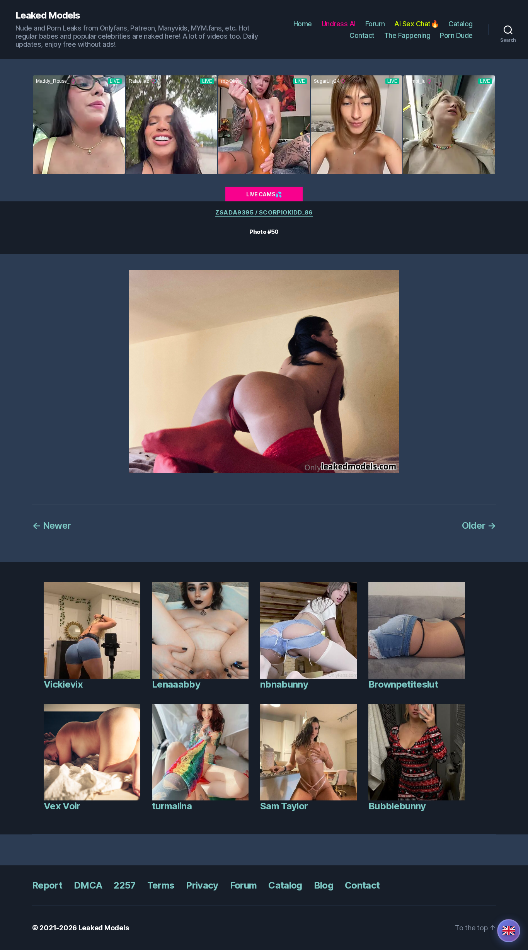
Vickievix (63, 684)
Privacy (202, 885)
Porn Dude (456, 35)
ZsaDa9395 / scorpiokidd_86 (263, 212)
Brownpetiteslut (403, 684)
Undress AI (339, 24)
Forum (375, 24)
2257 (124, 885)
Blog (323, 885)
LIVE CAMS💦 (264, 194)
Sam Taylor (284, 806)
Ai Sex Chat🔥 (416, 24)
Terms (161, 885)
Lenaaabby (176, 684)
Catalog (460, 24)
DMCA (88, 885)
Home (302, 24)
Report (47, 885)
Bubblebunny (397, 806)
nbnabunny (284, 684)
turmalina (172, 806)
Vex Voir (62, 806)
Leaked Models (47, 15)
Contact (362, 35)
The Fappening (407, 35)
